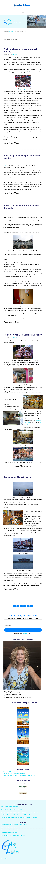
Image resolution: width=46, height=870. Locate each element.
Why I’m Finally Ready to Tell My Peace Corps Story (14, 773)
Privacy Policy (4, 858)
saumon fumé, (27, 422)
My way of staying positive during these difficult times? (14, 824)
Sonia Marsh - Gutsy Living (23, 5)
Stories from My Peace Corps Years (10, 771)
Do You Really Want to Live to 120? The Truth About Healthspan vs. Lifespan (19, 817)
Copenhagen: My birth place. (17, 477)
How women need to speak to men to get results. (12, 829)
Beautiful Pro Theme (18, 866)
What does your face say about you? (9, 832)
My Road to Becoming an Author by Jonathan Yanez (13, 835)
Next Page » (40, 597)
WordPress (35, 866)
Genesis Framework (28, 866)
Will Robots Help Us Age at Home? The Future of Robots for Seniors (17, 814)
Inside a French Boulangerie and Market (22, 335)
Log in (39, 866)
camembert (38, 420)
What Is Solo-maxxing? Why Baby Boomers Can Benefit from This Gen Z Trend (19, 775)
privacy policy (25, 633)
